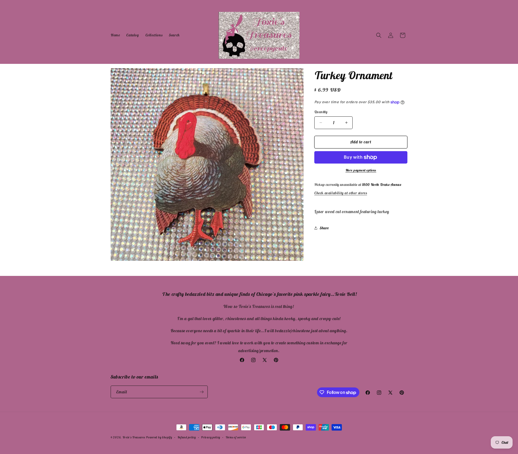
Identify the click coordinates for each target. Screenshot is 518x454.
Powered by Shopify (159, 437)
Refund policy (187, 437)
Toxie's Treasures (133, 437)
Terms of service (236, 437)
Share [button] (324, 228)
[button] (379, 35)
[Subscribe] (201, 392)
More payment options (361, 170)
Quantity (320, 112)
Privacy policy (210, 437)
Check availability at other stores (340, 192)
